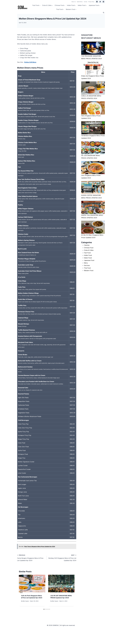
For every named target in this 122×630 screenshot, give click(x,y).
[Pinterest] (103, 1)
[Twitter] (100, 1)
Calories (86, 245)
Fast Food (87, 253)
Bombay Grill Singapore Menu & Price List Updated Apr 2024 (62, 557)
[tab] (46, 609)
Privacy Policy (91, 1)
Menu (86, 263)
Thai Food (87, 268)
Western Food (88, 270)
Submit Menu (80, 1)
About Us (74, 1)
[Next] (72, 591)
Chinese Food (88, 248)
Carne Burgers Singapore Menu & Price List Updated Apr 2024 (30, 557)
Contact (85, 1)
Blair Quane (26, 601)
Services (87, 265)
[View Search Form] (103, 12)
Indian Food (88, 255)
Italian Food (88, 258)
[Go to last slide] (21, 591)
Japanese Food (89, 260)
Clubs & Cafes (88, 250)
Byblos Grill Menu (30, 62)
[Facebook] (97, 1)
